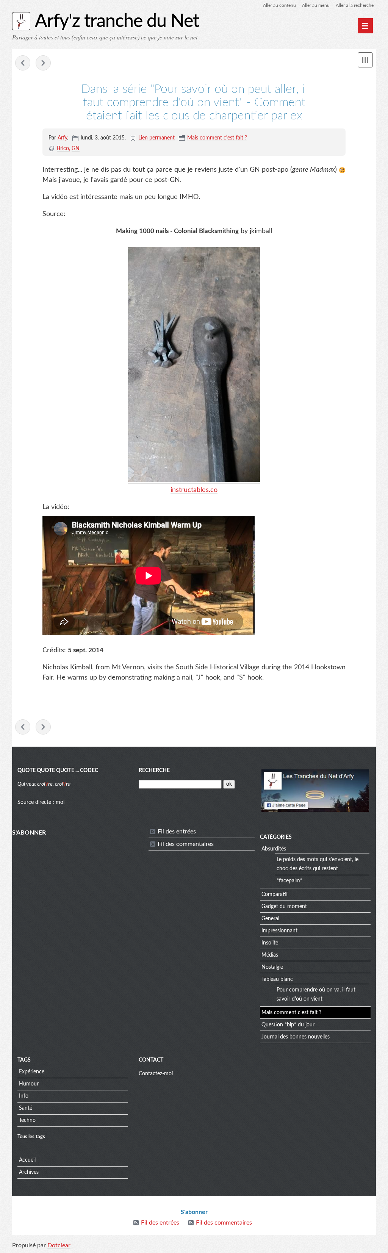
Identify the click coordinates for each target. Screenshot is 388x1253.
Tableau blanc (277, 979)
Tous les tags (31, 1136)
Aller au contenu (279, 5)
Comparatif (274, 894)
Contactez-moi (156, 1073)
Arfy (62, 138)
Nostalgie (272, 967)
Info (23, 1096)
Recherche (154, 770)
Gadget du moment (284, 906)
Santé (25, 1108)
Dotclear (58, 1245)
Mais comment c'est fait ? (217, 138)
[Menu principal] (365, 25)
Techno (27, 1120)
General (270, 918)
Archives (29, 1172)
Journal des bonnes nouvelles (295, 1037)
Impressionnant (279, 930)
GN (76, 148)
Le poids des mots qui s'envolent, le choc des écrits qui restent (317, 864)
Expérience (31, 1071)
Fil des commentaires (186, 844)
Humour (29, 1084)
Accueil (27, 1160)
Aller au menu (316, 5)
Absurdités (273, 849)
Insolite (269, 943)
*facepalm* (289, 880)
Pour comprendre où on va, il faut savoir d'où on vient (316, 994)
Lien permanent (156, 138)
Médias (269, 955)
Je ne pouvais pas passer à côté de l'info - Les (22, 62)
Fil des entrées (177, 832)
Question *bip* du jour (287, 1024)
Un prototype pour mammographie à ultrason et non (43, 62)
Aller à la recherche (355, 5)
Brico (63, 148)
